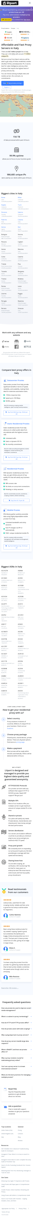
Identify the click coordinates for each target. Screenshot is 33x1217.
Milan (20, 197)
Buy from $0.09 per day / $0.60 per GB (17, 413)
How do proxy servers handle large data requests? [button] (16, 1042)
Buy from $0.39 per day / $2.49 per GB (17, 458)
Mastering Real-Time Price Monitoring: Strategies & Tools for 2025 (16, 1171)
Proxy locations (5, 28)
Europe (13, 28)
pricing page (20, 742)
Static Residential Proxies (18, 423)
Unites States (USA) (6, 1130)
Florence (4, 212)
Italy (2, 1137)
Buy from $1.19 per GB (17, 500)
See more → (28, 20)
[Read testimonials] (8, 32)
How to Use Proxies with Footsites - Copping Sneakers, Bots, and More (14, 1199)
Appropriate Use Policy (8, 1208)
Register (6, 87)
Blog (19, 1137)
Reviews (20, 1140)
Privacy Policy (22, 1208)
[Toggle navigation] (30, 3)
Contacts (20, 1133)
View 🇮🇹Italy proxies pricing (12, 83)
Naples (3, 205)
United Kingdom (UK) (7, 1133)
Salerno (20, 212)
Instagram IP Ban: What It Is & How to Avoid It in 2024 (15, 1155)
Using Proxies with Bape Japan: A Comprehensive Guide (15, 1185)
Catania (20, 220)
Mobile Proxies (13, 510)
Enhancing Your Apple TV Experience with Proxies (15, 1181)
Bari (19, 227)
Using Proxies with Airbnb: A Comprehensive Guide (15, 1195)
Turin (20, 205)
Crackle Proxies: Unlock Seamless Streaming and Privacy (15, 1191)
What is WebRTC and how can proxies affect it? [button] (16, 1051)
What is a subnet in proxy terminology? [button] (16, 1016)
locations (10, 728)
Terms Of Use (6, 1212)
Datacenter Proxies (15, 380)
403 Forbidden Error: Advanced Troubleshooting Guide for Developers (15, 1150)
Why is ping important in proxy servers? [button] (16, 1035)
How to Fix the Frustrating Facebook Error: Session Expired (15, 1166)
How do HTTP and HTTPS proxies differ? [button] (16, 1023)
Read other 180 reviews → (9, 988)
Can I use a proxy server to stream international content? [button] (16, 1067)
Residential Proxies (15, 468)
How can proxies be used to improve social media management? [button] (16, 1009)
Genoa (3, 227)
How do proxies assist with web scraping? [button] (16, 1029)
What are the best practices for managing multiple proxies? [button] (16, 1076)
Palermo (4, 220)
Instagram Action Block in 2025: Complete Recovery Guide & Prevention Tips (16, 1161)
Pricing (20, 1130)
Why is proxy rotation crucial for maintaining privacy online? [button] (16, 1059)
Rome (3, 197)
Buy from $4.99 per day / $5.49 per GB (17, 547)
